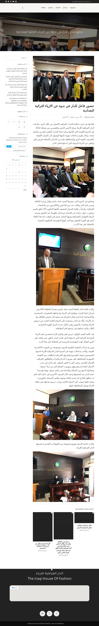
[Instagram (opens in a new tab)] (11, 2)
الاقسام (58, 7)
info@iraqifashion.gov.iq (83, 1)
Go (9, 146)
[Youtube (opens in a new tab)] (13, 2)
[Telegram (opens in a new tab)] (16, 2)
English (43, 7)
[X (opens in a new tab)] (6, 2)
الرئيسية (72, 7)
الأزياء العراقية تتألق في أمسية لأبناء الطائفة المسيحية (42, 546)
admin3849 (90, 117)
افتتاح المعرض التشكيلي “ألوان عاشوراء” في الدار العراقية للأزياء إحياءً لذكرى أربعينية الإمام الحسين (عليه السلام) (16, 79)
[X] (24, 121)
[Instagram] (14, 121)
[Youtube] (42, 613)
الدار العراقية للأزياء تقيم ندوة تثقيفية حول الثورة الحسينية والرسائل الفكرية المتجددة (16, 87)
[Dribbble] (24, 127)
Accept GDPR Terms (18, 150)
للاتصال (50, 7)
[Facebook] (19, 121)
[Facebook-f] (56, 613)
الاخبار (64, 117)
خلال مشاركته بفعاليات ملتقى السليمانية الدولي (84, 526)
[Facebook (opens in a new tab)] (8, 2)
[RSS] (19, 127)
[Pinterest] (8, 121)
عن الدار (65, 7)
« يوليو (25, 190)
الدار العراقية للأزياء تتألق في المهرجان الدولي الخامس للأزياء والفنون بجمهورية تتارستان (16, 71)
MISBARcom (61, 623)
